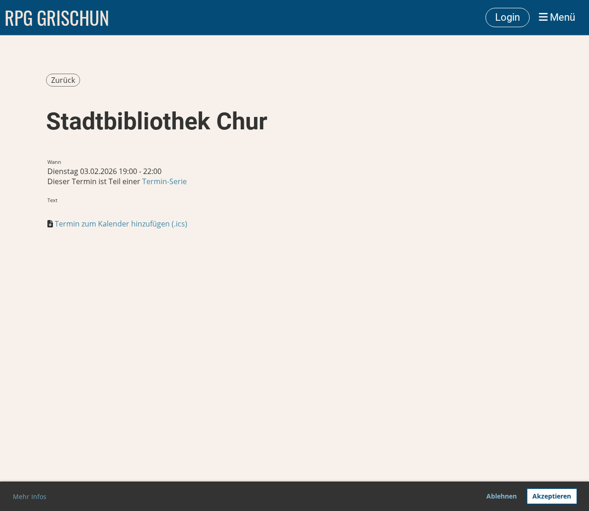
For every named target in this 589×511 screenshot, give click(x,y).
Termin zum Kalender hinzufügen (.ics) (121, 224)
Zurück (63, 80)
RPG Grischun (57, 17)
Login (507, 17)
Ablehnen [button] (501, 496)
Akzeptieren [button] (551, 496)
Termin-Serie (164, 181)
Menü (561, 17)
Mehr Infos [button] (29, 496)
